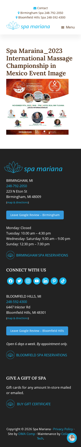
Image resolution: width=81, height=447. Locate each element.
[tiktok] (62, 280)
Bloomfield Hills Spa (32, 17)
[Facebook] (10, 280)
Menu (70, 27)
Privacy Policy (63, 429)
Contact (42, 8)
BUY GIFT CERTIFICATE (34, 404)
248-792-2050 (53, 13)
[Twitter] (19, 280)
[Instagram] (28, 280)
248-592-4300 (56, 17)
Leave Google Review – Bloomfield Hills (37, 331)
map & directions (17, 202)
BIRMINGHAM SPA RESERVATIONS (42, 255)
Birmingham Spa (32, 13)
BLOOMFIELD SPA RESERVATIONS (41, 355)
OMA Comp (26, 434)
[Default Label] (36, 280)
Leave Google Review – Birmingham (35, 215)
